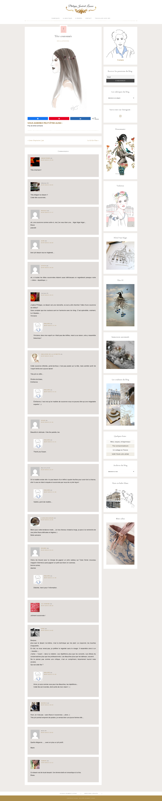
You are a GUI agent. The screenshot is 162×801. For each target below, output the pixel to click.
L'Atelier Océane (47, 518)
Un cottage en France (120, 450)
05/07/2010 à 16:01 (47, 184)
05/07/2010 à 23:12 (47, 550)
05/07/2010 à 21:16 (47, 422)
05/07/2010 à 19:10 (47, 267)
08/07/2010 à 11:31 (50, 441)
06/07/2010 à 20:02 (47, 732)
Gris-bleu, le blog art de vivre (81, 8)
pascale (44, 210)
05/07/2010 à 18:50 (47, 242)
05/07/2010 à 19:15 (47, 295)
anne (43, 628)
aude (43, 240)
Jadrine (44, 760)
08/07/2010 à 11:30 (50, 492)
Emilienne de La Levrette (50, 354)
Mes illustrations (63, 41)
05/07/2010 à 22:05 (47, 519)
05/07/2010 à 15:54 (47, 160)
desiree (44, 548)
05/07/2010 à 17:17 (47, 212)
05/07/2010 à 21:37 (47, 469)
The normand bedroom (120, 446)
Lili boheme (45, 603)
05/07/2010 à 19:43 (47, 356)
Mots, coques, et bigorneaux (120, 442)
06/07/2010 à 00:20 (47, 605)
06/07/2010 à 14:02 (47, 630)
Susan (43, 420)
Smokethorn (45, 158)
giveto (43, 265)
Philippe (47, 323)
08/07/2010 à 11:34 (50, 325)
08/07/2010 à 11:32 (50, 391)
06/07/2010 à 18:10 (47, 704)
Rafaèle (44, 703)
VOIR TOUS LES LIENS (120, 454)
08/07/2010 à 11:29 (50, 674)
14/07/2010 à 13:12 (47, 762)
